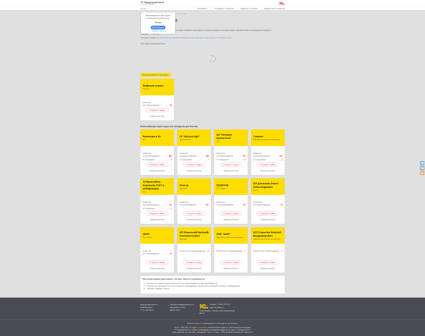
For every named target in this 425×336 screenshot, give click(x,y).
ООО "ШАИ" (223, 234)
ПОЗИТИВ (222, 185)
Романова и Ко (152, 136)
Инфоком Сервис (153, 85)
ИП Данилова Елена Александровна (265, 185)
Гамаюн (258, 136)
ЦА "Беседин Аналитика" (224, 136)
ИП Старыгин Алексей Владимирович (267, 234)
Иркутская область (207, 37)
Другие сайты (175, 310)
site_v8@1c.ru (219, 307)
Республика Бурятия (171, 37)
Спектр (184, 185)
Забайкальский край (189, 37)
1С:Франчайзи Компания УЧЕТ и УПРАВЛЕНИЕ (153, 185)
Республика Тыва (224, 37)
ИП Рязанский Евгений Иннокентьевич (194, 234)
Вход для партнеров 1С (149, 304)
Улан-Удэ (155, 34)
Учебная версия (146, 307)
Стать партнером (147, 310)
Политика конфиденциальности (182, 304)
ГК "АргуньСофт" (190, 136)
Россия (158, 37)
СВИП (146, 234)
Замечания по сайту (177, 307)
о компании (202, 327)
